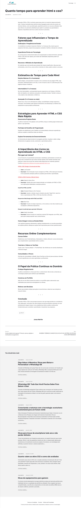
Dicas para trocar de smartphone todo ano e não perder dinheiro (38, 434)
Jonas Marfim (8, 14)
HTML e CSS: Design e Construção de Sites (29, 166)
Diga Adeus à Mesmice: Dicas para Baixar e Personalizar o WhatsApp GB (35, 363)
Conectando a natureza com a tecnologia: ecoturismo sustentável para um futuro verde (40, 409)
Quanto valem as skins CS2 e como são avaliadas (38, 456)
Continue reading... (22, 374)
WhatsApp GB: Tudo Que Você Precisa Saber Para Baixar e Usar (38, 385)
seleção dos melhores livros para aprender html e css (36, 163)
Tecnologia (70, 3)
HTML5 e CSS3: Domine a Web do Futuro (28, 177)
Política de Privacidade (48, 502)
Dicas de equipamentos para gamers (33, 478)
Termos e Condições (32, 502)
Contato (40, 502)
